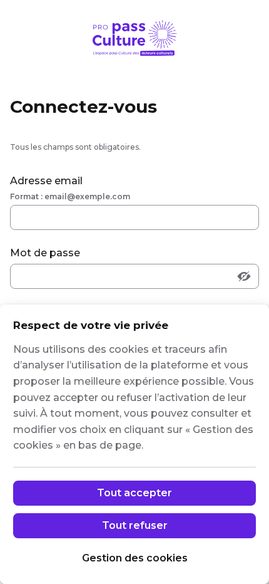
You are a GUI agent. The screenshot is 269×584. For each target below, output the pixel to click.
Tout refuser (135, 525)
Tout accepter (134, 493)
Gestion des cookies (135, 558)
